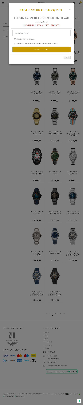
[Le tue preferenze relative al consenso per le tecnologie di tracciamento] (79, 401)
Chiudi (67, 57)
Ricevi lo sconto (41, 49)
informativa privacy (29, 39)
